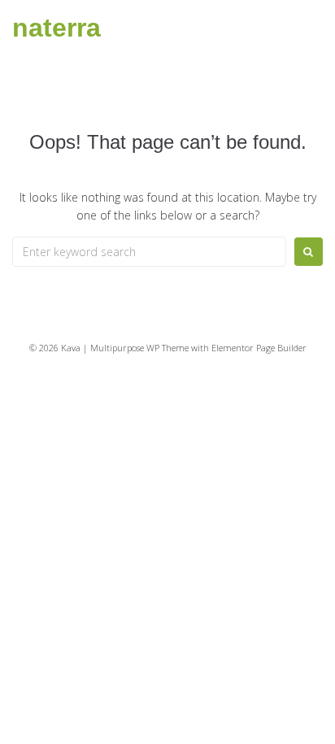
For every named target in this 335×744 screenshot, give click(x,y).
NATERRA (56, 27)
